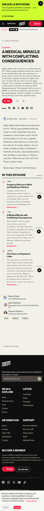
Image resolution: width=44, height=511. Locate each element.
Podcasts (26, 402)
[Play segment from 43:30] (3, 251)
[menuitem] (23, 101)
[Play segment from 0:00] (3, 182)
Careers (5, 429)
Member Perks (28, 440)
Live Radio (27, 394)
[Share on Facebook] (14, 108)
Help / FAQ (6, 433)
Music (25, 398)
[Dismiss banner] (40, 3)
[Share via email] (31, 108)
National (15, 318)
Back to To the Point (11, 41)
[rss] (17, 101)
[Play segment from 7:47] (3, 212)
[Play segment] (39, 197)
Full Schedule (28, 405)
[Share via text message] (27, 108)
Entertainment (7, 401)
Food (4, 405)
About (4, 426)
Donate (37, 24)
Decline (5, 507)
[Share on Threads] (18, 108)
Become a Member (30, 426)
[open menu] (3, 23)
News (6, 318)
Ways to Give (28, 433)
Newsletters (6, 437)
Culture (5, 408)
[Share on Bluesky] (23, 108)
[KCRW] (6, 366)
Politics (25, 318)
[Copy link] (9, 108)
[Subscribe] (39, 378)
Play (8, 101)
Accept (17, 507)
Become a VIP (28, 429)
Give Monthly (23, 469)
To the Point (6, 47)
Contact (5, 440)
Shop (25, 437)
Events (4, 412)
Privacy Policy (31, 501)
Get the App (9, 16)
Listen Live (11, 23)
